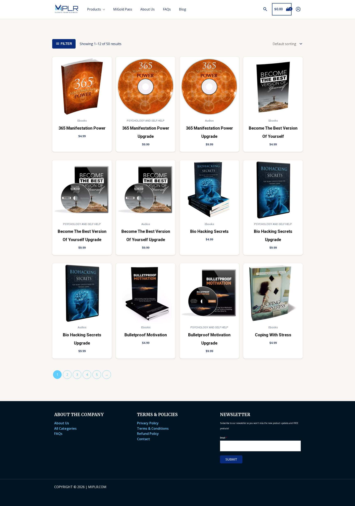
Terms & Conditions (153, 428)
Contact (143, 439)
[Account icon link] (298, 9)
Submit (231, 459)
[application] (103, 9)
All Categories (65, 428)
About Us (61, 423)
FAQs (58, 433)
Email (223, 437)
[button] (265, 9)
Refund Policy (148, 433)
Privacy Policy (148, 423)
